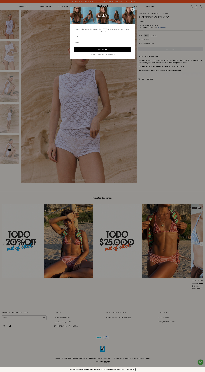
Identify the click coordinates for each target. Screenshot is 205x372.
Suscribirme (102, 49)
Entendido (130, 369)
